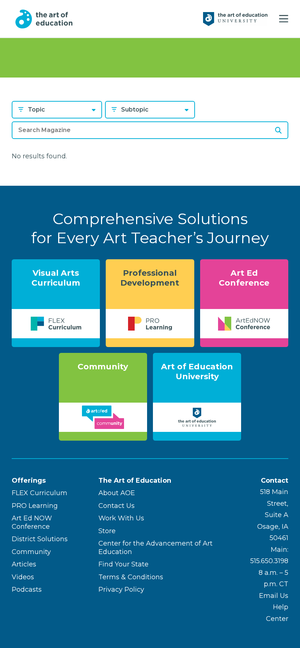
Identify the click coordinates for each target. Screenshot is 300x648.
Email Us (273, 596)
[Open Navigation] (283, 19)
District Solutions (40, 539)
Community (31, 552)
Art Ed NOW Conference (32, 522)
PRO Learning (35, 506)
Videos (23, 577)
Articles (24, 564)
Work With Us (121, 518)
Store (107, 531)
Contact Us (116, 506)
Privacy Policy (121, 589)
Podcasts (27, 589)
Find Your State (123, 564)
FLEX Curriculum (39, 493)
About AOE (116, 493)
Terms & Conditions (130, 577)
